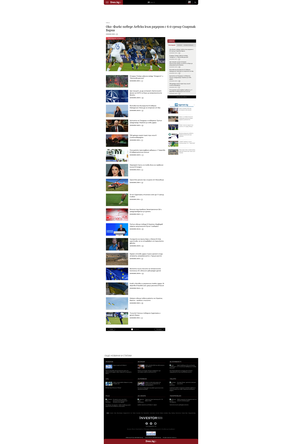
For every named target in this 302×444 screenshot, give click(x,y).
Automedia (142, 379)
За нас (129, 429)
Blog (170, 413)
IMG (108, 413)
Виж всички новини (182, 96)
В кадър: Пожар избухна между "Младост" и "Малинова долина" (178, 56)
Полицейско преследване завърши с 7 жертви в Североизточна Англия (180, 90)
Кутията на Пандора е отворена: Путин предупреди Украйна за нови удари (180, 77)
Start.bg (173, 413)
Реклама (146, 429)
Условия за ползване (168, 429)
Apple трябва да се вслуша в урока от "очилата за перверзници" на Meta (186, 366)
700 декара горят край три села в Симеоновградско (179, 84)
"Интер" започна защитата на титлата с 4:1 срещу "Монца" (186, 125)
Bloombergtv (175, 362)
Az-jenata (142, 396)
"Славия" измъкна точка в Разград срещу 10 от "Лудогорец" (187, 142)
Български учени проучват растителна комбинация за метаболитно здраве (120, 401)
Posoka (183, 413)
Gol (107, 379)
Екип (133, 429)
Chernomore (178, 413)
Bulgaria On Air (126, 413)
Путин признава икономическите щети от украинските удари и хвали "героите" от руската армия (118, 372)
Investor (109, 362)
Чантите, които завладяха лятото (179, 404)
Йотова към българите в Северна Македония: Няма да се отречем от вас (181, 70)
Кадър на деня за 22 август (120, 365)
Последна (159, 329)
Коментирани (188, 45)
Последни (171, 45)
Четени (179, 45)
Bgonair (141, 362)
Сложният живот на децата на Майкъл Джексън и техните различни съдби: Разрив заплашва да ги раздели (183, 389)
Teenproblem (175, 396)
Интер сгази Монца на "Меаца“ (113, 387)
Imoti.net (157, 413)
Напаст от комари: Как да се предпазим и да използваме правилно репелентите (186, 118)
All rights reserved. (149, 437)
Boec (186, 413)
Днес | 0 (152, 2)
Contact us (174, 437)
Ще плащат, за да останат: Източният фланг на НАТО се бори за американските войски (146, 93)
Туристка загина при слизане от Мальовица (147, 180)
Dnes (115, 413)
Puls (108, 396)
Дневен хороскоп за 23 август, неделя (147, 404)
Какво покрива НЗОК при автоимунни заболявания (185, 109)
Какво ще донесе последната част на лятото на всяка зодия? (186, 400)
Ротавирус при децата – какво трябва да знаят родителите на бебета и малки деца (118, 405)
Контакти (139, 429)
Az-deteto (166, 413)
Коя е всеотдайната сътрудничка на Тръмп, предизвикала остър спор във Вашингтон (181, 371)
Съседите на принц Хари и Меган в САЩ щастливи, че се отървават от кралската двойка (147, 241)
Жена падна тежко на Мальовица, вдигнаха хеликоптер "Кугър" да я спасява (187, 151)
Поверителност (155, 429)
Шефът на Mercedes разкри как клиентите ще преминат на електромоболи (153, 384)
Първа (111, 329)
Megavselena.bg (191, 413)
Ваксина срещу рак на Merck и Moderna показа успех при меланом (186, 135)
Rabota (161, 413)
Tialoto (173, 379)
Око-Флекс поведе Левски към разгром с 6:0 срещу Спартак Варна (181, 50)
